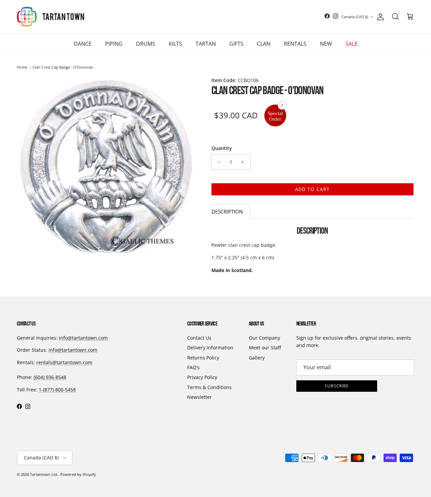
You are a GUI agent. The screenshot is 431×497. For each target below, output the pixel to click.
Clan (263, 43)
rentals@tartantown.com (64, 362)
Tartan (206, 43)
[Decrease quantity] (218, 162)
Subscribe (337, 386)
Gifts (236, 43)
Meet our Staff (265, 347)
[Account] (379, 17)
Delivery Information (210, 347)
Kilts (175, 43)
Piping (114, 43)
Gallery (257, 357)
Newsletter (199, 397)
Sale (351, 43)
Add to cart (312, 189)
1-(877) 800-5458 (57, 389)
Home (22, 67)
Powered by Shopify (78, 474)
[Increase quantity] (244, 162)
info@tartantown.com (83, 338)
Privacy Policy (202, 377)
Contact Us (199, 338)
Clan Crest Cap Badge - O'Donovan (63, 67)
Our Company (264, 338)
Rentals (295, 43)
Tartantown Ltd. (44, 474)
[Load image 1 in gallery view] (107, 166)
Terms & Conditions (209, 387)
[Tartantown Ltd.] (50, 17)
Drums (145, 43)
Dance (83, 43)
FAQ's (193, 367)
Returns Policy (203, 357)
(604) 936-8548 (50, 377)
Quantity (221, 148)
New (326, 43)
